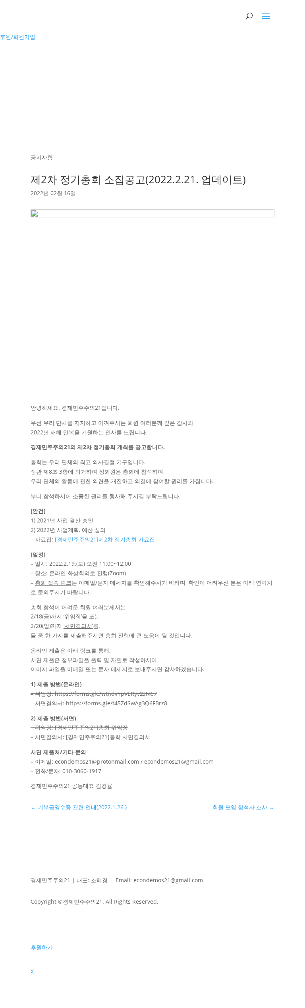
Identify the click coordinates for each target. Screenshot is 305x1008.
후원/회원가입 (17, 36)
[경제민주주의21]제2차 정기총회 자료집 (105, 539)
